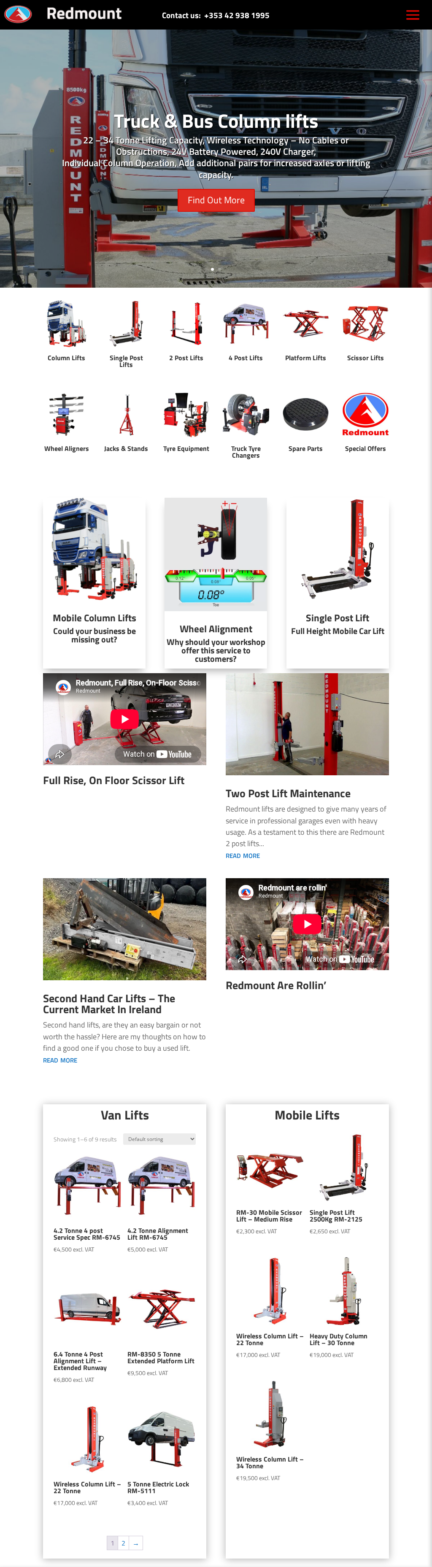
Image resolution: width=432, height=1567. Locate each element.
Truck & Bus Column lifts (216, 120)
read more (243, 854)
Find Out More (216, 200)
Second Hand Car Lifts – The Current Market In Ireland (109, 1003)
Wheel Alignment (216, 628)
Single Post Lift (337, 617)
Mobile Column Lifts (94, 617)
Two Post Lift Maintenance (288, 793)
